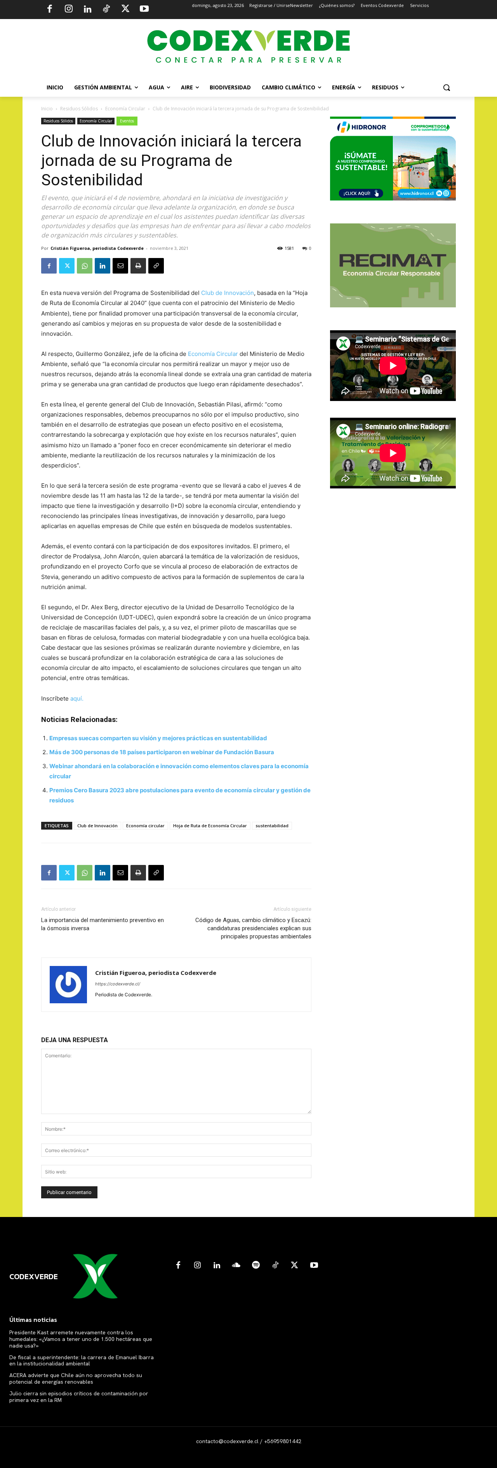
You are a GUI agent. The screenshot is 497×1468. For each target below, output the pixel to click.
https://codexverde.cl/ (117, 984)
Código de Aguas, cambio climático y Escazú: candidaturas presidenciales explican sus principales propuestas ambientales (253, 928)
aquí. (76, 698)
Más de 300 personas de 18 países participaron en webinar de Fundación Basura (161, 752)
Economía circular (145, 825)
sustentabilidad (271, 825)
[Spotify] (256, 1265)
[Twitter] (125, 9)
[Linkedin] (87, 9)
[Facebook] (49, 9)
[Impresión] (138, 266)
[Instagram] (68, 9)
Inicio (47, 108)
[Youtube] (144, 9)
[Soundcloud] (236, 1265)
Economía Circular (125, 108)
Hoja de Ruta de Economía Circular (210, 825)
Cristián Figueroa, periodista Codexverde (97, 248)
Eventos (127, 121)
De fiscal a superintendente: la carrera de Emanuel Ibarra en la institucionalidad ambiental (81, 1360)
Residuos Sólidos (79, 108)
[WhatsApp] (84, 266)
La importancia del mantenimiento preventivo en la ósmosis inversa (102, 924)
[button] (446, 87)
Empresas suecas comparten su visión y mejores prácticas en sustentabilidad (158, 738)
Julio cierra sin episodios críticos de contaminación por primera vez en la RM (78, 1396)
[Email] (120, 266)
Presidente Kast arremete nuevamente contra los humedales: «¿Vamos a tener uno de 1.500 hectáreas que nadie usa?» (80, 1339)
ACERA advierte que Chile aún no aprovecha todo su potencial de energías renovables (75, 1378)
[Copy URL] (156, 266)
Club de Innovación (227, 292)
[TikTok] (106, 9)
